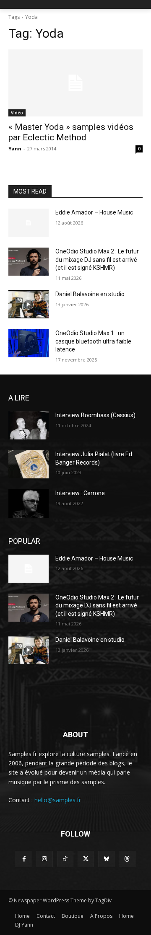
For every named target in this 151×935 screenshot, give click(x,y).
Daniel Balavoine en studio (90, 294)
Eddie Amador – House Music (94, 212)
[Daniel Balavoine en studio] (28, 304)
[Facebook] (24, 859)
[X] (86, 859)
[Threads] (127, 859)
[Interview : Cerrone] (28, 503)
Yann (14, 148)
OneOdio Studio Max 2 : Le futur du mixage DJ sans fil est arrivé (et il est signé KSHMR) (97, 259)
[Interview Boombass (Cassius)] (28, 425)
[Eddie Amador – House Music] (28, 223)
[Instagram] (44, 859)
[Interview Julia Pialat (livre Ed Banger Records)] (28, 464)
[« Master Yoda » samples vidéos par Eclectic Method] (75, 82)
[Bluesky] (106, 859)
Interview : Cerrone (80, 493)
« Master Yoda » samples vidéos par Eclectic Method (70, 132)
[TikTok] (65, 859)
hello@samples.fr (57, 800)
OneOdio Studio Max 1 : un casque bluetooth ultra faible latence (93, 341)
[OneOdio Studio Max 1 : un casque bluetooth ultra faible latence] (28, 343)
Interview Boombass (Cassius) (95, 415)
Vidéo (17, 113)
